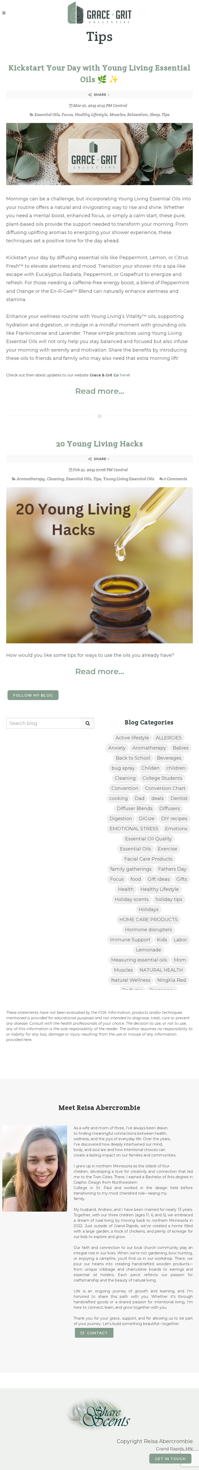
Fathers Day (172, 869)
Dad (140, 798)
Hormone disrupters (148, 930)
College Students (162, 778)
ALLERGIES (169, 738)
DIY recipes (174, 818)
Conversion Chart (165, 788)
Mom (180, 960)
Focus (67, 114)
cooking (118, 798)
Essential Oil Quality (148, 839)
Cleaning (55, 479)
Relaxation (137, 114)
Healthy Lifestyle (91, 114)
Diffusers (169, 808)
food (136, 879)
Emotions (176, 829)
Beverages (169, 758)
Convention (124, 788)
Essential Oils (47, 114)
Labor (180, 940)
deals (157, 798)
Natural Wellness (131, 980)
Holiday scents (132, 899)
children (176, 768)
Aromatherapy (31, 479)
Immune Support (130, 940)
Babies (181, 748)
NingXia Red (171, 980)
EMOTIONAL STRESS (134, 829)
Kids (162, 940)
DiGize (146, 818)
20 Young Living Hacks (99, 444)
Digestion (121, 818)
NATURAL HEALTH (161, 970)
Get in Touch (170, 1459)
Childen (150, 768)
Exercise (167, 849)
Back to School (133, 758)
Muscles (117, 114)
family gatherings (131, 869)
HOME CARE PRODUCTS (148, 919)
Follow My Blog (33, 695)
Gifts (181, 879)
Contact (97, 1333)
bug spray (123, 768)
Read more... (99, 391)
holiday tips (168, 899)
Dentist (179, 798)
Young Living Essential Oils (128, 479)
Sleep (155, 114)
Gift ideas (159, 879)
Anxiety (117, 748)
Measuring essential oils (139, 960)
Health (126, 889)
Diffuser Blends (135, 808)
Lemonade (148, 950)
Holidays (149, 909)
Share (100, 95)
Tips (165, 114)
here (124, 375)
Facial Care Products (148, 859)
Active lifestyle (132, 738)
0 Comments (175, 479)
